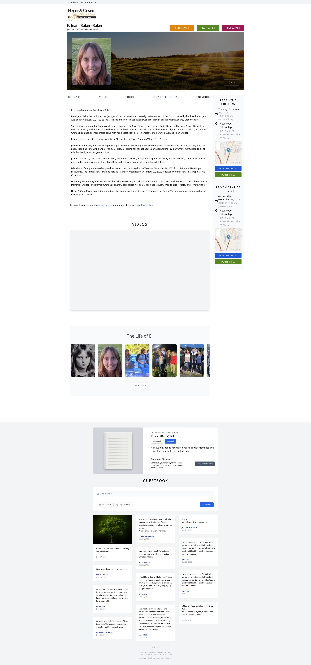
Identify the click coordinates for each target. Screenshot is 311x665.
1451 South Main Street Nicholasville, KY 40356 (230, 134)
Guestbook (203, 96)
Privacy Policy (148, 654)
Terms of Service (162, 654)
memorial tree (104, 204)
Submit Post (207, 504)
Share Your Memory (205, 464)
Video (103, 96)
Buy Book (170, 441)
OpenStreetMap (158, 658)
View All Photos (140, 385)
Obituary (74, 96)
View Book (157, 441)
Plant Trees (228, 174)
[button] (228, 150)
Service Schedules (165, 96)
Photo (130, 96)
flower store (147, 204)
